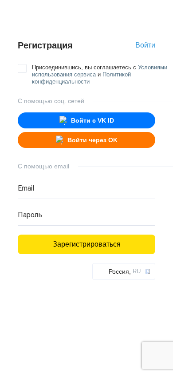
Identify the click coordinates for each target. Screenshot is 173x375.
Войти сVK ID (92, 120)
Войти (145, 45)
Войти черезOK (92, 140)
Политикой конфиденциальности (81, 78)
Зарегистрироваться (87, 244)
